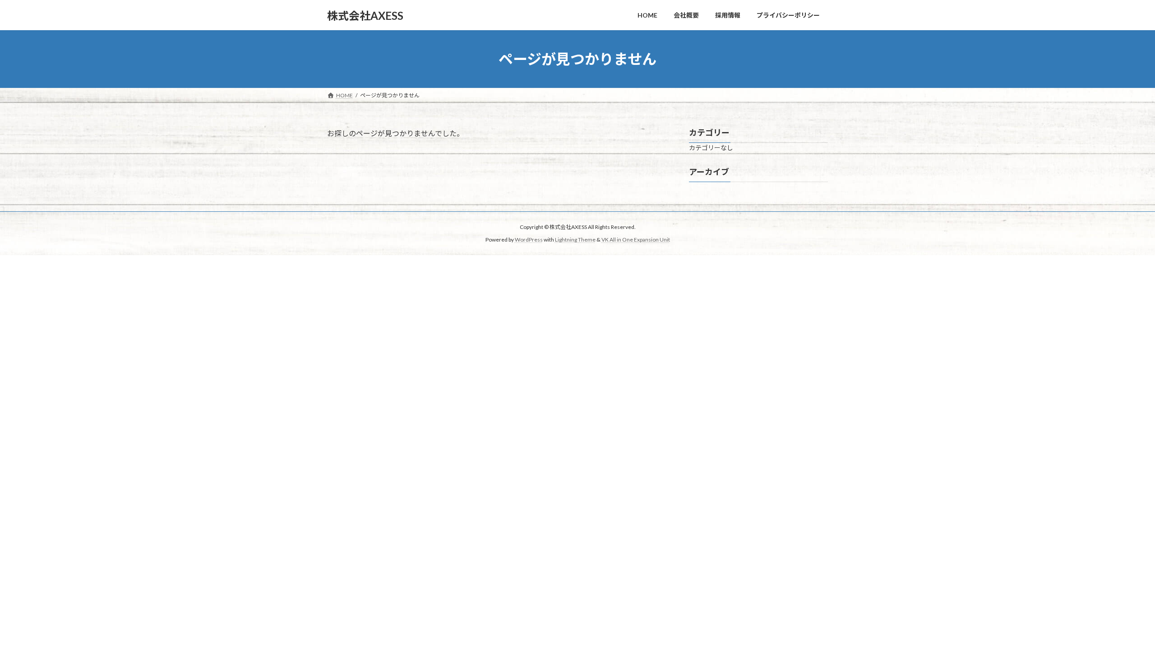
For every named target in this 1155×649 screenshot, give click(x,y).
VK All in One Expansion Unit (635, 239)
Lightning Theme (575, 239)
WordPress (529, 239)
